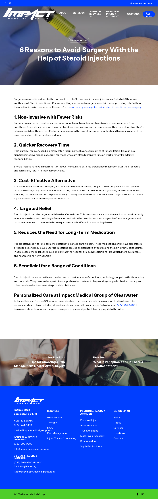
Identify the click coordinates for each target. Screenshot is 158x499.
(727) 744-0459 (23, 425)
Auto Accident (88, 425)
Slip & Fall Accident (91, 446)
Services (118, 427)
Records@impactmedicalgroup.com (34, 471)
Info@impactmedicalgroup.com (31, 448)
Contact (118, 438)
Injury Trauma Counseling (61, 438)
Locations (119, 433)
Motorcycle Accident (92, 435)
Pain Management (57, 433)
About (117, 422)
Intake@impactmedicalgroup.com (33, 430)
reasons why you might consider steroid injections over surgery (105, 107)
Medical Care (54, 417)
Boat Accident (88, 441)
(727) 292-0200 (126, 305)
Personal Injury (89, 420)
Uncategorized (78, 40)
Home (117, 417)
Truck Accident (89, 430)
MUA (50, 427)
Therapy (52, 422)
